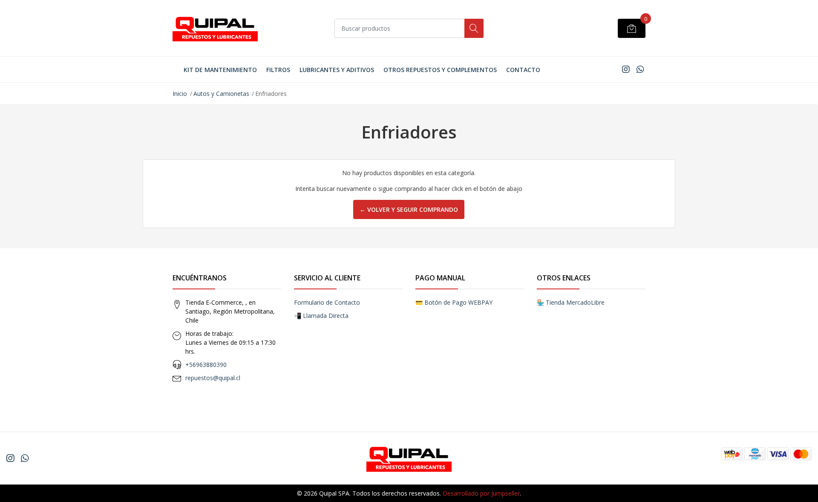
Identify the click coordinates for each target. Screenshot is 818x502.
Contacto (523, 70)
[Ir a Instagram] (626, 69)
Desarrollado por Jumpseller (481, 493)
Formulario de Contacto (327, 302)
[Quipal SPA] (215, 28)
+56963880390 (206, 365)
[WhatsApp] (640, 69)
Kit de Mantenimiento (220, 70)
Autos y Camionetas (221, 93)
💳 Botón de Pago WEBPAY (454, 302)
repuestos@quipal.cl (212, 378)
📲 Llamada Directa (321, 316)
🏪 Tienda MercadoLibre (571, 302)
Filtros (278, 70)
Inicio (180, 93)
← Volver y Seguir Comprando (409, 209)
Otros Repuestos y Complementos (440, 70)
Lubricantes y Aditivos (337, 70)
